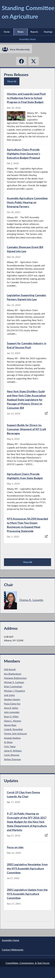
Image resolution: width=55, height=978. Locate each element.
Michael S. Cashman (14, 682)
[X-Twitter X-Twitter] (33, 61)
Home (7, 31)
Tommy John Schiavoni (15, 733)
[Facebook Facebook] (21, 61)
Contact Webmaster (13, 949)
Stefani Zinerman (12, 759)
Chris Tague (10, 746)
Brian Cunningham (13, 686)
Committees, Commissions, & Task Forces (28, 962)
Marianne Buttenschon (15, 678)
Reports (34, 31)
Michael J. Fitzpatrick (14, 690)
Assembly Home (27, 39)
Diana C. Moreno (12, 720)
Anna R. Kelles (11, 708)
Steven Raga (10, 725)
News (21, 31)
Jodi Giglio (9, 695)
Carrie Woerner (11, 755)
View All (13, 82)
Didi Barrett (10, 669)
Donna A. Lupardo (31, 600)
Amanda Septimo (12, 738)
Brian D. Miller (11, 716)
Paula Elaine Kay (12, 703)
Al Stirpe (8, 742)
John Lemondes (12, 712)
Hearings (48, 31)
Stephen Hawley (12, 699)
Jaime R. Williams (13, 750)
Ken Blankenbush (12, 673)
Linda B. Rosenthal (13, 729)
